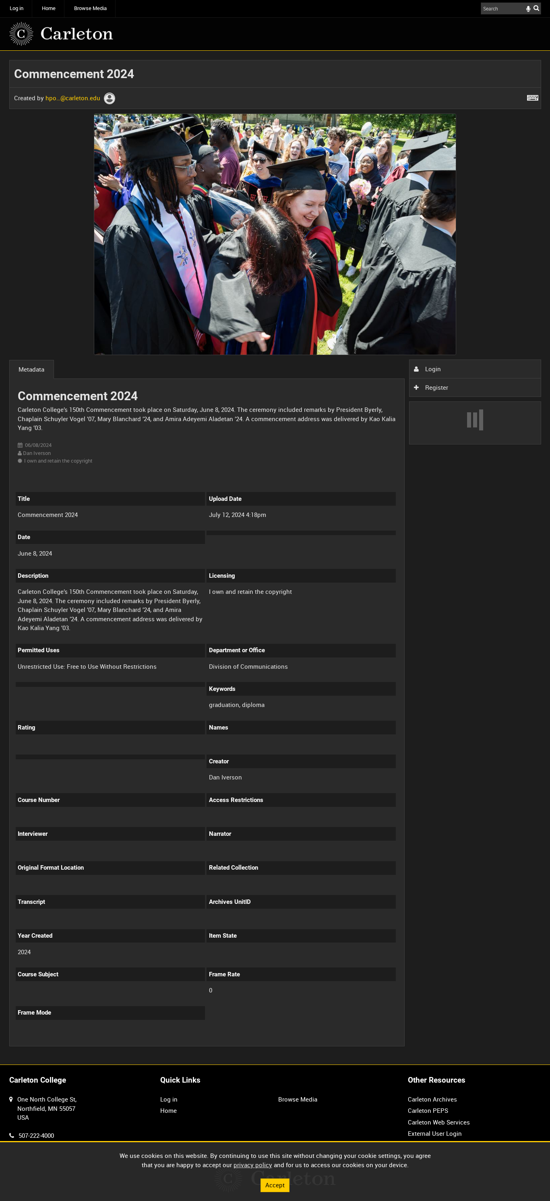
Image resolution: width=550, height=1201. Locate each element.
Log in (16, 8)
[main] (275, 558)
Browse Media (90, 8)
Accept (275, 1185)
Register (436, 387)
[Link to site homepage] (61, 34)
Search (536, 8)
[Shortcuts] (532, 96)
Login (432, 369)
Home (49, 8)
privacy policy (253, 1165)
